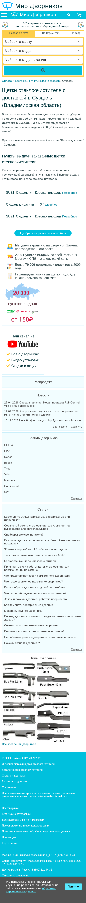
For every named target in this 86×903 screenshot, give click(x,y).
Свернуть (76, 426)
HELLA (8, 445)
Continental (11, 486)
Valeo (7, 474)
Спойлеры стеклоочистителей (24, 534)
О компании (9, 787)
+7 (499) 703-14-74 (64, 854)
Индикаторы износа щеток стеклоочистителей (34, 631)
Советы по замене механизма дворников (31, 625)
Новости (43, 395)
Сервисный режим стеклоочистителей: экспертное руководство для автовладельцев (37, 527)
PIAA (7, 451)
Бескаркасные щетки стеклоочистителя (30, 561)
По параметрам (51, 32)
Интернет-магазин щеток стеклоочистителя (28, 763)
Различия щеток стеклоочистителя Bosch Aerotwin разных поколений (42, 542)
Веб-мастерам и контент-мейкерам (23, 819)
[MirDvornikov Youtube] (43, 351)
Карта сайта (9, 843)
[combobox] (43, 42)
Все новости (60, 426)
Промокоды (9, 837)
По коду (75, 32)
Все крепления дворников (19, 744)
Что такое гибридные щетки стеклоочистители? (35, 593)
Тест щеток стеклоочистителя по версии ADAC (34, 555)
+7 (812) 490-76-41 (13, 863)
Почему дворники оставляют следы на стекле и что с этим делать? (42, 618)
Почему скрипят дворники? (22, 642)
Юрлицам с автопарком (16, 813)
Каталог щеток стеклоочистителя (22, 769)
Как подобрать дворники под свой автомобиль (34, 587)
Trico (7, 468)
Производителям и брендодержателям (25, 825)
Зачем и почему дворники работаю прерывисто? (36, 599)
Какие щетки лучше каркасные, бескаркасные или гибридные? (37, 518)
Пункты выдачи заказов (44, 80)
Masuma (9, 480)
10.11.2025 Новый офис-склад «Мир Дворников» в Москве (42, 420)
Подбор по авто (18, 32)
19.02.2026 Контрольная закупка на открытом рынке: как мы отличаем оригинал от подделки (41, 413)
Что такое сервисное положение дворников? (33, 581)
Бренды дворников (43, 438)
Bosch (8, 462)
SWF (7, 491)
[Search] (43, 70)
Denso (8, 456)
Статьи (43, 509)
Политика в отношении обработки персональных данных (36, 831)
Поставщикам (10, 808)
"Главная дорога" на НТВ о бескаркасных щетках (36, 549)
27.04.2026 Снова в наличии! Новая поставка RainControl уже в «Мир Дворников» (42, 404)
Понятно (73, 886)
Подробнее (69, 192)
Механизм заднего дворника (23, 610)
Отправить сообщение (15, 875)
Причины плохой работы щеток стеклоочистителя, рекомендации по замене (37, 568)
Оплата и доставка (13, 775)
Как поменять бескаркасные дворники (29, 604)
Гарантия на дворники (15, 781)
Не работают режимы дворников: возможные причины (40, 637)
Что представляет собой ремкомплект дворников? (37, 575)
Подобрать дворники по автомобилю (43, 233)
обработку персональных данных (31, 889)
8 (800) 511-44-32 (42, 869)
